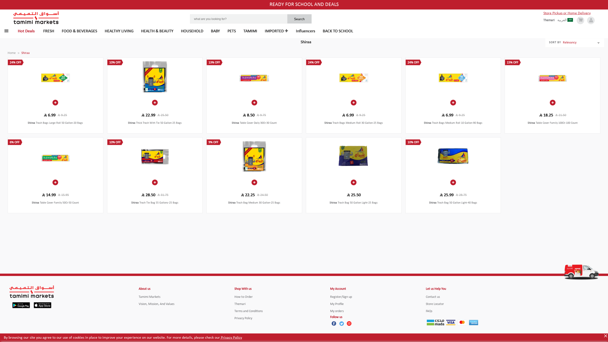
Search (299, 19)
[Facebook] (334, 323)
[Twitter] (341, 323)
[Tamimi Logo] (36, 17)
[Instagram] (349, 323)
